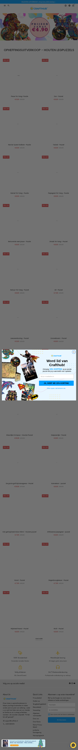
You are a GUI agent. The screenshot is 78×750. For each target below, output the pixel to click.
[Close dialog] (73, 352)
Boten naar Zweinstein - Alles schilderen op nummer (22, 742)
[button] (73, 745)
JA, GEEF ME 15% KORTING (56, 383)
